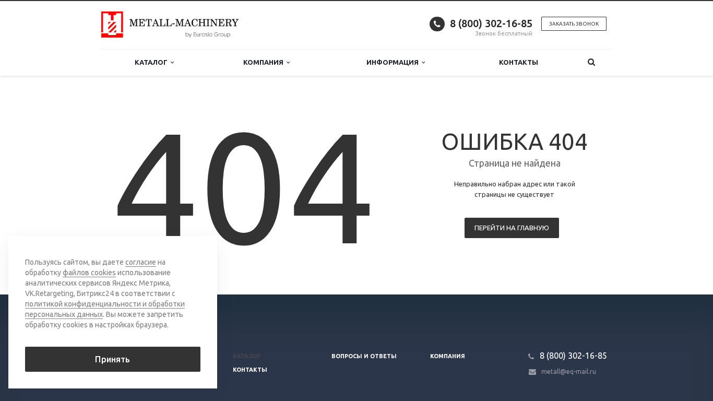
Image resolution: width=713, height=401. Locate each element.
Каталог (153, 62)
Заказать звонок (574, 24)
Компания (265, 62)
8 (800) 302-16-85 (491, 23)
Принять (112, 359)
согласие (140, 262)
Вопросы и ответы (364, 356)
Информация (394, 62)
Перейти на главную (511, 227)
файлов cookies (89, 272)
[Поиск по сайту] (591, 62)
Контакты (518, 62)
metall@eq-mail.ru (568, 371)
